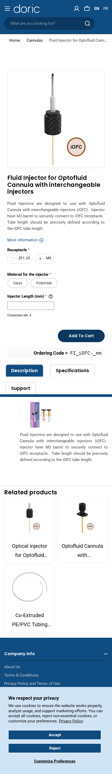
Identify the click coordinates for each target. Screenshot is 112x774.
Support (20, 388)
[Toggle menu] (7, 8)
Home (14, 40)
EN (96, 8)
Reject (54, 748)
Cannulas (35, 40)
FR (105, 8)
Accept (55, 735)
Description (24, 370)
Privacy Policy (71, 721)
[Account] (76, 8)
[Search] (87, 23)
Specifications (72, 370)
